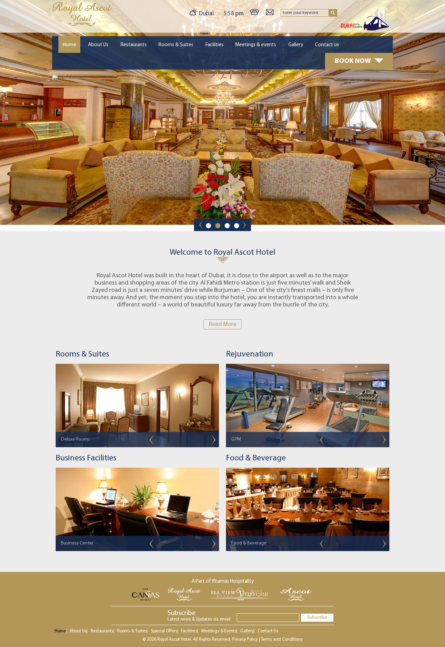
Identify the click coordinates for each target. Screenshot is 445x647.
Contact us (327, 45)
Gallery (295, 45)
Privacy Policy (245, 639)
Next (213, 440)
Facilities (214, 45)
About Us (98, 45)
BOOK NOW (353, 61)
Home (69, 45)
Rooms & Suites (176, 45)
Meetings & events (255, 45)
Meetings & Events (219, 631)
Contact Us (268, 631)
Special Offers (164, 631)
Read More (222, 324)
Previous (151, 440)
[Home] (82, 24)
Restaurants (134, 45)
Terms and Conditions (282, 639)
